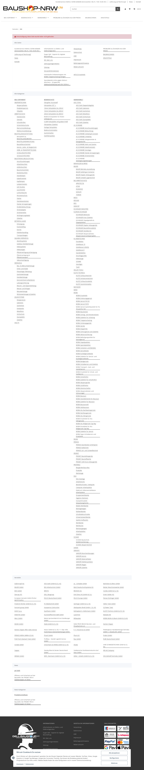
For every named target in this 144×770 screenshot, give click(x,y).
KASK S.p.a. (18, 611)
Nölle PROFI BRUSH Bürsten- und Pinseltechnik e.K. (84, 625)
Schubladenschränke (83, 514)
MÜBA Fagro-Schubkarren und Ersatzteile (86, 435)
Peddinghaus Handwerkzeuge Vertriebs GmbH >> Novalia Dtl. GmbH (116, 631)
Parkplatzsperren (22, 108)
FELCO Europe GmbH (80, 598)
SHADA (76, 548)
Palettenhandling (22, 232)
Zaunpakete (21, 317)
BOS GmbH (18, 591)
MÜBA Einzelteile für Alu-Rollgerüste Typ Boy (84, 427)
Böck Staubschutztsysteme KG (83, 587)
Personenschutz (22, 195)
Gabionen (20, 303)
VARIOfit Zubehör (81, 567)
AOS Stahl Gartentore (83, 111)
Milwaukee (77, 618)
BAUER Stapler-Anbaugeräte (85, 175)
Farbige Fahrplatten (50, 127)
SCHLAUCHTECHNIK (23, 156)
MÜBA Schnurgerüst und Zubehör (87, 332)
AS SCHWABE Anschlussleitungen (87, 128)
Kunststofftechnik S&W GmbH (54, 615)
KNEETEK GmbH (19, 615)
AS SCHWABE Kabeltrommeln (85, 147)
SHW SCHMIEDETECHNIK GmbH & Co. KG (115, 646)
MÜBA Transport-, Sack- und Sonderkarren (85, 368)
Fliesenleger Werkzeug (24, 271)
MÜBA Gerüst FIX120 (82, 301)
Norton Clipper (108, 624)
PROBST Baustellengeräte (84, 456)
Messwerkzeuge (22, 291)
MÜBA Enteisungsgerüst (84, 298)
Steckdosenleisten (23, 201)
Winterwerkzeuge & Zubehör (26, 294)
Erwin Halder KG (108, 594)
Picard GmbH (48, 635)
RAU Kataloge (80, 479)
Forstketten (79, 241)
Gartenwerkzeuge (22, 274)
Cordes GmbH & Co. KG (110, 591)
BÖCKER (76, 200)
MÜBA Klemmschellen (83, 388)
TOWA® (78, 195)
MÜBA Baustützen (82, 312)
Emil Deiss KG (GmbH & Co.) (83, 594)
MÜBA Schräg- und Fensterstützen (87, 315)
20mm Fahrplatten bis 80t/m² (53, 114)
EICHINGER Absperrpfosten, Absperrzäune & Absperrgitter (86, 235)
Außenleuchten (22, 167)
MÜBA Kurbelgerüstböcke (84, 354)
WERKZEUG (18, 263)
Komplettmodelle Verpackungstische (82, 502)
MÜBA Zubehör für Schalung (85, 317)
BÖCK (75, 198)
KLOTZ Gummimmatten (83, 284)
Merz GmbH (18, 618)
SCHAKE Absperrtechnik (84, 545)
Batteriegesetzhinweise (81, 63)
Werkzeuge (79, 473)
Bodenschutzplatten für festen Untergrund (54, 118)
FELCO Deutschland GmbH (52, 598)
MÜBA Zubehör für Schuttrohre (86, 380)
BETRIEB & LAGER (20, 221)
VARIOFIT (77, 550)
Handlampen (21, 176)
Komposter (20, 308)
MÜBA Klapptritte (81, 329)
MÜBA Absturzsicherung (84, 334)
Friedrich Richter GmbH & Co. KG (25, 604)
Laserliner (77, 615)
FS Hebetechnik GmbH (51, 604)
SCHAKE (76, 537)
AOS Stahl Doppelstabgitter (85, 105)
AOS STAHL (77, 102)
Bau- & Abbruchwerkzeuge (25, 266)
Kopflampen (21, 181)
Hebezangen (21, 249)
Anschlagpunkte (81, 256)
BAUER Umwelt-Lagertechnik (85, 178)
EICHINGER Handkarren (83, 231)
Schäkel (78, 261)
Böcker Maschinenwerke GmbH (113, 587)
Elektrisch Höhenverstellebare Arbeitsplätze (86, 491)
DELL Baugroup (49, 594)
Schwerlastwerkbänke (83, 517)
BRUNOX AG (78, 591)
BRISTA (46, 591)
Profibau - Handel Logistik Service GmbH (55, 640)
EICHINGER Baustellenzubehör (86, 228)
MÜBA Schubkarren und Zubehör (87, 364)
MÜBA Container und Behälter (86, 348)
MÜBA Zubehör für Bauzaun (85, 402)
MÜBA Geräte (80, 326)
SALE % (16, 323)
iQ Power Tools (108, 607)
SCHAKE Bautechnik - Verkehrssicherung (83, 541)
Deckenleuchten (22, 173)
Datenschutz (30, 764)
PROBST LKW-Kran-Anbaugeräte (86, 462)
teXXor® (78, 192)
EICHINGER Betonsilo (83, 215)
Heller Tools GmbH (109, 604)
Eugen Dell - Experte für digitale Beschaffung (54, 55)
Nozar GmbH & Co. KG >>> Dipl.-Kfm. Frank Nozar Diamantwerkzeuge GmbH (57, 631)
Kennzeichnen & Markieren (26, 280)
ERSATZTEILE (105, 18)
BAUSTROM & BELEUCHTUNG (24, 158)
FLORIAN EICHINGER (80, 212)
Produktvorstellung (21, 695)
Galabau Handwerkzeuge (25, 244)
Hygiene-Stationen (82, 498)
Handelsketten (81, 253)
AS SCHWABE (78, 125)
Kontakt (138, 2)
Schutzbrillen (21, 122)
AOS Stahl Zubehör (82, 122)
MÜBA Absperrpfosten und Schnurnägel (85, 392)
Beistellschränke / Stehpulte (85, 485)
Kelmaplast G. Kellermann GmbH (84, 611)
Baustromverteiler (23, 170)
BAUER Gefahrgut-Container (85, 172)
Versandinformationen (51, 71)
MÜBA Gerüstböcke (82, 351)
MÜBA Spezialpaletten (83, 345)
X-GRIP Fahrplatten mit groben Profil (56, 122)
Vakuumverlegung (23, 260)
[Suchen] (117, 9)
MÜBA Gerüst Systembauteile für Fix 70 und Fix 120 (88, 308)
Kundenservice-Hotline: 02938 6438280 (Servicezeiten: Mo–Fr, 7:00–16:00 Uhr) (81, 2)
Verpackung (77, 49)
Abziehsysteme (22, 241)
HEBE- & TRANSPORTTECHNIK (26, 150)
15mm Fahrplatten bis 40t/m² (53, 111)
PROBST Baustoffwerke (83, 459)
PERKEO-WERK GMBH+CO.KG (24, 635)
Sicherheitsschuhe (23, 125)
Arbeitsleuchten (22, 164)
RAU (75, 476)
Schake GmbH (19, 645)
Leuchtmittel (21, 190)
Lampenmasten (22, 184)
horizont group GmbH (21, 607)
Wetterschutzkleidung (24, 131)
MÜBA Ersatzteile (81, 295)
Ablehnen (114, 763)
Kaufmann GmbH (49, 611)
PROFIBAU (77, 465)
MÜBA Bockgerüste (82, 361)
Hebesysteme (21, 247)
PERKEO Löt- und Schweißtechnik (87, 450)
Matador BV (107, 615)
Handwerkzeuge (22, 277)
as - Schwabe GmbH (80, 584)
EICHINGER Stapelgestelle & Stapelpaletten (85, 221)
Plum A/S (77, 635)
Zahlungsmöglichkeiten (51, 64)
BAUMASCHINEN (90, 18)
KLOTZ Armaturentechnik (84, 278)
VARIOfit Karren (81, 556)
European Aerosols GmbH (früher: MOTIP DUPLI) (25, 599)
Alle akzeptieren (114, 753)
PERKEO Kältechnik (82, 448)
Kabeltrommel (21, 178)
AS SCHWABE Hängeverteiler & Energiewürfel (86, 140)
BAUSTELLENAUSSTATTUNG (23, 134)
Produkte (79, 470)
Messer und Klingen (23, 288)
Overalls (19, 119)
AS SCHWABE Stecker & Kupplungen (88, 153)
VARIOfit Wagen (81, 565)
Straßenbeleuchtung (23, 207)
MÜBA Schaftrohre (82, 385)
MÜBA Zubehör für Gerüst (84, 431)
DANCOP (76, 206)
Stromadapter (21, 210)
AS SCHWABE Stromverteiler (85, 156)
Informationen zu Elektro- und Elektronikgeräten (54, 50)
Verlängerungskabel (23, 215)
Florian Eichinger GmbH (111, 598)
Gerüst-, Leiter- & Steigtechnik (26, 147)
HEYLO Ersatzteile (79, 74)
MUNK (76, 439)
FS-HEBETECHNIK (79, 239)
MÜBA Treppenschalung (84, 320)
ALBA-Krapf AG (19, 584)
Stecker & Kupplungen (24, 204)
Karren (19, 230)
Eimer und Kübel (22, 269)
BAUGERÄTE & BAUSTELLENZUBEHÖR (24, 138)
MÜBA (76, 293)
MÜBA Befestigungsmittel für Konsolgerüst (85, 338)
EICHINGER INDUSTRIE (81, 209)
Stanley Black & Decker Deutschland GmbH (56, 651)
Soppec (16, 650)
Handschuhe (21, 117)
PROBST (76, 453)
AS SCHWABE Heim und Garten (86, 144)
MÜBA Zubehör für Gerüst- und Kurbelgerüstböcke (86, 357)
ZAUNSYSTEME (19, 297)
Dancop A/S (18, 594)
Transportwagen (22, 235)
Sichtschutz (20, 314)
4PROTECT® (80, 183)
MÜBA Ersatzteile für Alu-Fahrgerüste (84, 420)
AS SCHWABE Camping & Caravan (87, 134)
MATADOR (77, 287)
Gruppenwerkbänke (82, 495)
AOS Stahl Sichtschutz (83, 117)
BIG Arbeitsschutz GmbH (52, 587)
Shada (76, 645)
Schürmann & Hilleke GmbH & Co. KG (56, 645)
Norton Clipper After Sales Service (25, 630)
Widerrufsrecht (79, 67)
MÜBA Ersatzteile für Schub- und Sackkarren (87, 373)
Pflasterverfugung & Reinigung (27, 252)
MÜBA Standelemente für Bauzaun (87, 399)
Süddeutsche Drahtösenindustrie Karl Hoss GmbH (86, 651)
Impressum (20, 764)
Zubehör (19, 218)
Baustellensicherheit (23, 144)
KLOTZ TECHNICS (79, 273)
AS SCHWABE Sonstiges (83, 150)
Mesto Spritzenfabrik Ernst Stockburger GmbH (57, 619)
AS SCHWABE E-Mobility (83, 137)
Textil (78, 267)
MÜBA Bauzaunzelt (82, 404)
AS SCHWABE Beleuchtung (84, 131)
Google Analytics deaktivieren (57, 767)
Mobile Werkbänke (82, 506)
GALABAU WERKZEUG (21, 238)
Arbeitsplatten (80, 531)
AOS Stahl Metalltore (83, 114)
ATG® (78, 186)
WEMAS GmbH (19, 656)
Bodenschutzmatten (50, 130)
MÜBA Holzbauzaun (82, 407)
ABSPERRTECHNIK (20, 102)
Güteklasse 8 (80, 250)
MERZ (75, 290)
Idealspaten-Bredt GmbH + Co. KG (85, 607)
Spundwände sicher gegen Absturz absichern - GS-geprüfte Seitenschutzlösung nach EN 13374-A (56, 82)
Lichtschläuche (22, 193)
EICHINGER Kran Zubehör (84, 217)
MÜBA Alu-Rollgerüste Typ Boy (86, 424)
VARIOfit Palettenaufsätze (84, 562)
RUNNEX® (79, 189)
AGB (75, 56)
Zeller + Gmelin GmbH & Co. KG (84, 656)
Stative (19, 198)
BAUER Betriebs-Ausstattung (85, 169)
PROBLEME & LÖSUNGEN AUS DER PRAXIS (67, 18)
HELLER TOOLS (78, 270)
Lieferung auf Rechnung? (118, 2)
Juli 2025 (17, 670)
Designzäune (21, 300)
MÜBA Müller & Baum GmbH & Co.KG (115, 618)
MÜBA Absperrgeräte (83, 382)
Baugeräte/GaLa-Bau (83, 467)
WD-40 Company (108, 650)
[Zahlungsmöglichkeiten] (110, 728)
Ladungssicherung (23, 283)
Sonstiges (79, 264)
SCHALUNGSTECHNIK (24, 153)
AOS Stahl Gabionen (82, 108)
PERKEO (76, 442)
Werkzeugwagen (81, 528)
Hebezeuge (79, 258)
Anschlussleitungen (23, 161)
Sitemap (46, 67)
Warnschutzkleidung (23, 128)
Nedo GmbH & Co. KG (51, 624)
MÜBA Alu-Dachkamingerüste (85, 410)
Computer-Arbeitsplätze (84, 487)
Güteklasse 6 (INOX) (82, 247)
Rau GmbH (77, 639)
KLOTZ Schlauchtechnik (83, 276)
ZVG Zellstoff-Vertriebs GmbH (112, 656)
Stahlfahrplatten (49, 136)
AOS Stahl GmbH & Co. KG (52, 584)
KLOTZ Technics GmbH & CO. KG (114, 611)
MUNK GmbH (18, 624)
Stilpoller (20, 111)
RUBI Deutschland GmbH (111, 639)
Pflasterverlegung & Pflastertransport (23, 256)
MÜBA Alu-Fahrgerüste (83, 416)
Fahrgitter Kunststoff (51, 102)
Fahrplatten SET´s (50, 105)
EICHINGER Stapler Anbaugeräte (86, 225)
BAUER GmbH (18, 587)
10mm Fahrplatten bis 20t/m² (53, 108)
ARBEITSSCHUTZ (19, 114)
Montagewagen (81, 509)
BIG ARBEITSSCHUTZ (80, 180)
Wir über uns (48, 60)
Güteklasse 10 (80, 244)
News (131, 2)
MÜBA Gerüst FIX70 (82, 304)
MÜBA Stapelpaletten (83, 342)
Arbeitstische (80, 482)
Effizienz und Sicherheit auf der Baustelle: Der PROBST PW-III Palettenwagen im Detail (24, 678)
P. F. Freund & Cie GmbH (82, 630)
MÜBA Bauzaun (81, 396)
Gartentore (20, 306)
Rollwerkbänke (81, 511)
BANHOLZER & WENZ (80, 163)
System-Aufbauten (82, 520)
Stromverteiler (21, 213)
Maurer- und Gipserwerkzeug (26, 286)
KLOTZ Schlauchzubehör (84, 281)
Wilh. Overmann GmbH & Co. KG (54, 656)
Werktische (79, 526)
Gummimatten (49, 133)
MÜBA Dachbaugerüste (83, 413)
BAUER (76, 166)
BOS (75, 203)
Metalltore (20, 311)
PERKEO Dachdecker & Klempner (87, 445)
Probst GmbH (107, 635)
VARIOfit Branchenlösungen (85, 553)
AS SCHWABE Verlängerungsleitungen (84, 160)
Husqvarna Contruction (51, 607)
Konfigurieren (114, 758)
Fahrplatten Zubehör (51, 124)
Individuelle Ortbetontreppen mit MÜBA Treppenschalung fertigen (55, 76)
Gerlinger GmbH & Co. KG (82, 604)
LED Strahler (21, 187)
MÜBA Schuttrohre (82, 377)
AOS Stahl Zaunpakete (83, 119)
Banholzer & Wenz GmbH (111, 584)
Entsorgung (20, 224)
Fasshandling (21, 227)
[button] (125, 9)
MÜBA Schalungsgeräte (83, 323)
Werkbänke (79, 523)
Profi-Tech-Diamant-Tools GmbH (25, 639)
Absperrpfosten (22, 105)
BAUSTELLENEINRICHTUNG (25, 141)
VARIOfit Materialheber (83, 559)
